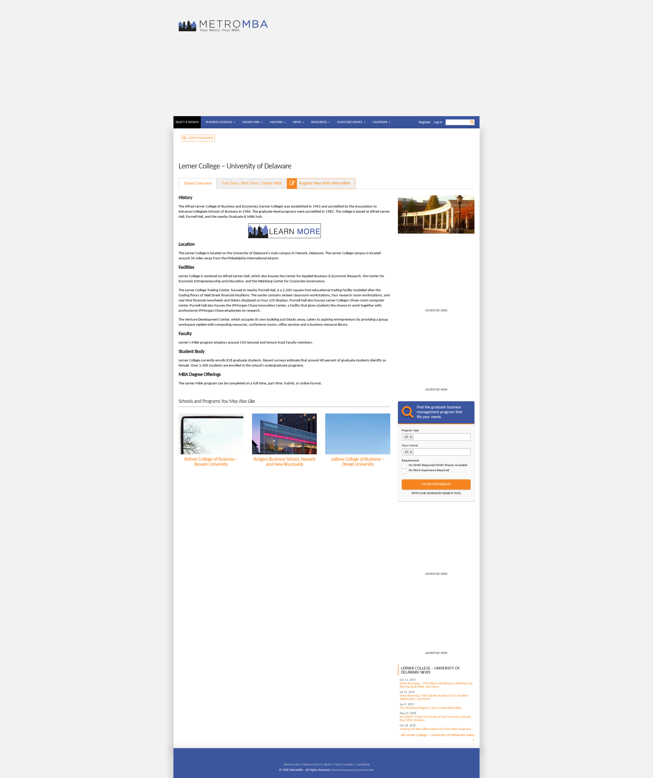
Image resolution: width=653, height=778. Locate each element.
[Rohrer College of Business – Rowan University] (211, 434)
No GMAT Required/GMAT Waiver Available (438, 465)
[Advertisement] (326, 78)
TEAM (338, 764)
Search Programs (199, 138)
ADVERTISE (364, 764)
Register (425, 122)
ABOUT (328, 764)
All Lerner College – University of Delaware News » (437, 737)
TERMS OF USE (291, 764)
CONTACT (349, 764)
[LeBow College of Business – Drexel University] (357, 434)
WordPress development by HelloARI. (352, 770)
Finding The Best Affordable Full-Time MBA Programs (435, 729)
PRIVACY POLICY (312, 764)
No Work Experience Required (429, 470)
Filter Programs (436, 484)
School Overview (197, 183)
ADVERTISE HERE (436, 310)
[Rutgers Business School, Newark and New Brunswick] (284, 434)
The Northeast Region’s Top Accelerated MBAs (430, 708)
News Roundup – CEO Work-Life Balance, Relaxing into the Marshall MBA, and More (436, 685)
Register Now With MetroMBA (324, 183)
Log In (438, 122)
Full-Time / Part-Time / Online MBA (252, 183)
